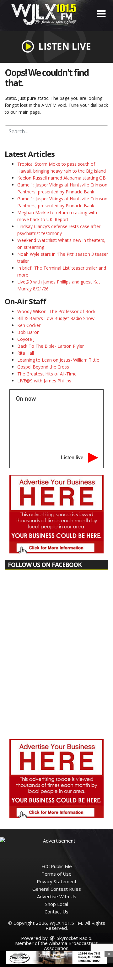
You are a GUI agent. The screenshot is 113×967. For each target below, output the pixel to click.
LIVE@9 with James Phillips (44, 381)
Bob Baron (28, 332)
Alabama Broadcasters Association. (71, 945)
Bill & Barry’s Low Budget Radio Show (55, 318)
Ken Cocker (28, 325)
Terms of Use (56, 874)
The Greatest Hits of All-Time (47, 374)
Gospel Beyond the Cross (43, 367)
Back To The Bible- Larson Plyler (50, 346)
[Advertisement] (56, 514)
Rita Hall (25, 353)
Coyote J (26, 339)
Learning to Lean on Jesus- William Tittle (58, 360)
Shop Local (56, 904)
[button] (101, 14)
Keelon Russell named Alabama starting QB (61, 178)
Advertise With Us (56, 896)
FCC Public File (56, 866)
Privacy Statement (57, 881)
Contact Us (56, 911)
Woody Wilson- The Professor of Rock (56, 311)
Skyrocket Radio (73, 938)
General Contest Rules (56, 889)
